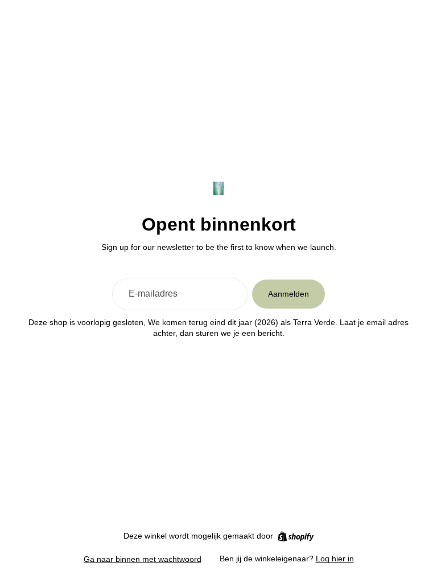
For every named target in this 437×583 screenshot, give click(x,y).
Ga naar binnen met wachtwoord (142, 559)
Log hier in (335, 558)
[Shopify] (296, 536)
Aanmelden (288, 293)
